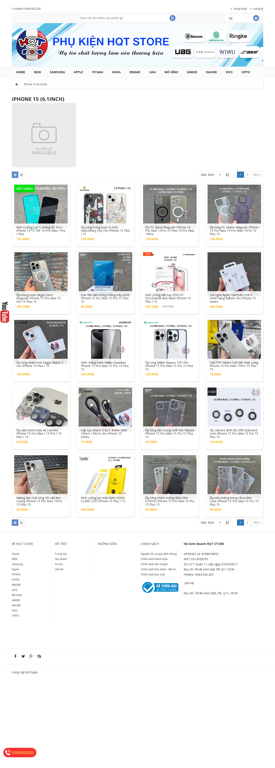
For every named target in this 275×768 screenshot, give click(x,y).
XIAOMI (211, 72)
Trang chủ (61, 554)
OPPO (245, 72)
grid (15, 175)
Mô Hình (171, 72)
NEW (37, 72)
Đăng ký (258, 9)
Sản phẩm (61, 559)
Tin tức (59, 564)
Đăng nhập (240, 9)
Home (20, 72)
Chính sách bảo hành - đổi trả (158, 569)
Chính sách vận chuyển (154, 564)
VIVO (229, 72)
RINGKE (135, 72)
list (21, 175)
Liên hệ (59, 569)
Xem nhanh (41, 202)
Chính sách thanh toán (154, 559)
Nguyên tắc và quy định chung (159, 554)
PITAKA (97, 72)
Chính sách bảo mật (153, 574)
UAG (152, 72)
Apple (78, 72)
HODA (116, 72)
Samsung (57, 72)
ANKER (192, 72)
